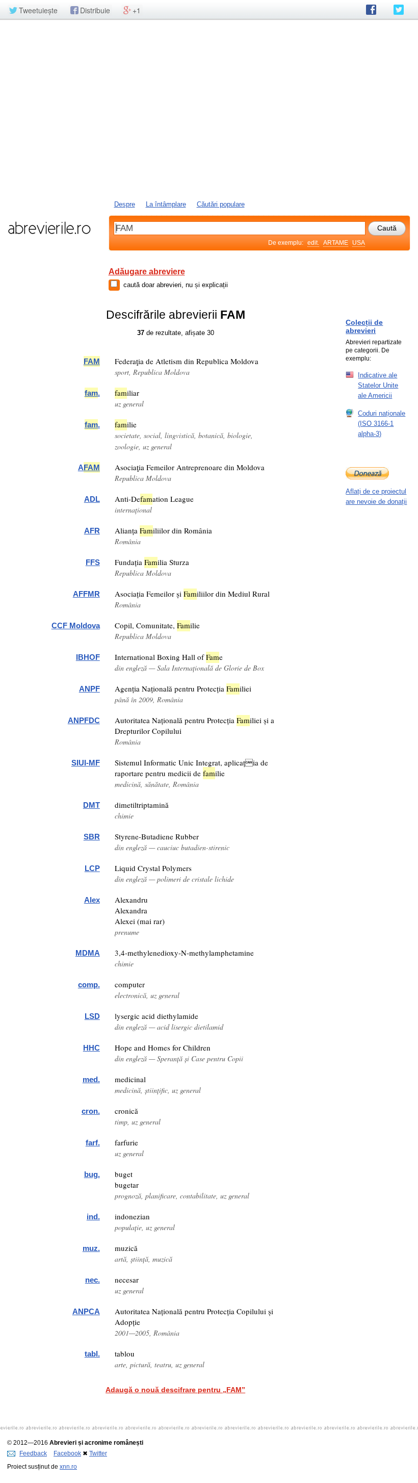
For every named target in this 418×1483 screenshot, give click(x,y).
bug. (92, 1174)
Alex (92, 900)
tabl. (92, 1353)
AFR (92, 530)
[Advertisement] (209, 108)
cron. (91, 1111)
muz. (91, 1248)
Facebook (67, 1453)
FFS (93, 562)
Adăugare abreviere (147, 271)
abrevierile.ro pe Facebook (371, 10)
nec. (92, 1279)
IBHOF (88, 657)
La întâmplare (166, 204)
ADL (92, 499)
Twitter (98, 1453)
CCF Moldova (75, 625)
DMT (91, 805)
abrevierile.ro (49, 228)
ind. (93, 1216)
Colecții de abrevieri (364, 326)
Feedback (33, 1453)
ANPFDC (84, 720)
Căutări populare (221, 204)
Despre (124, 204)
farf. (93, 1142)
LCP (92, 868)
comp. (89, 984)
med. (91, 1079)
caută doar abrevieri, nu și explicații (175, 285)
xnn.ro (68, 1466)
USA (358, 242)
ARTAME (335, 242)
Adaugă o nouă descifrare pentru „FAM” (175, 1390)
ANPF (89, 688)
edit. (313, 242)
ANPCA (86, 1311)
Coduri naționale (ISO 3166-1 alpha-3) (381, 424)
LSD (92, 1016)
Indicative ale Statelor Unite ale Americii (378, 385)
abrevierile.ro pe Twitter (399, 10)
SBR (92, 836)
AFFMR (86, 594)
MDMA (87, 953)
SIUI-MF (85, 762)
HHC (91, 1047)
